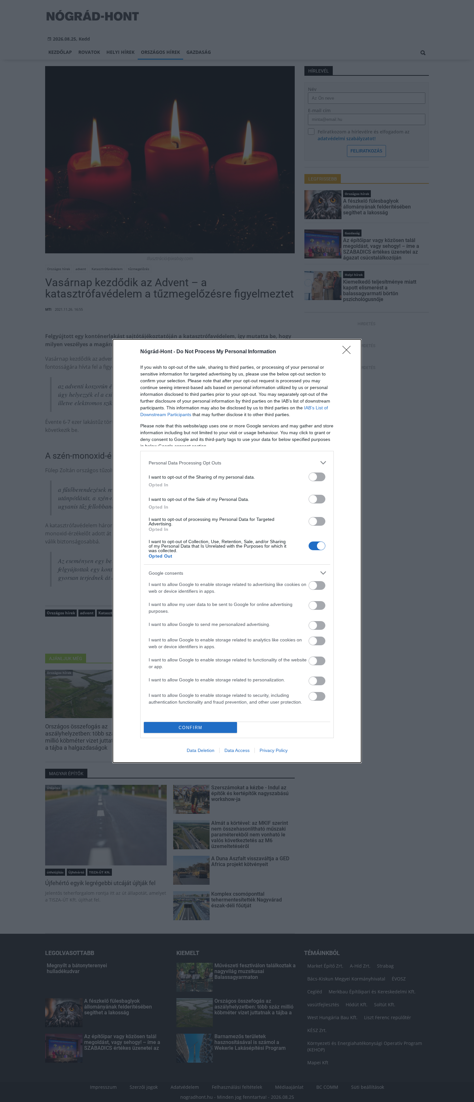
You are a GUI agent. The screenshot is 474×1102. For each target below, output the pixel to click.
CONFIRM (190, 727)
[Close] (348, 352)
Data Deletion (200, 750)
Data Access (237, 750)
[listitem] (237, 462)
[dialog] (237, 551)
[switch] (317, 477)
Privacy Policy (274, 750)
